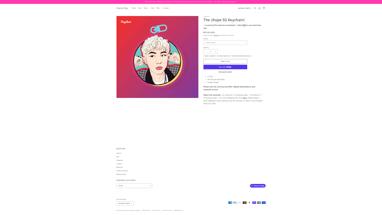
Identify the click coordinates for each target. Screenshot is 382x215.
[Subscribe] (150, 185)
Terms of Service (122, 171)
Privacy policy (156, 210)
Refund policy (121, 174)
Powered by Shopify (134, 210)
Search (118, 153)
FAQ (117, 157)
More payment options (225, 71)
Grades (205, 39)
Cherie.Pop (125, 210)
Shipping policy (178, 210)
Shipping (216, 35)
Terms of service (167, 210)
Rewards (119, 167)
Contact (119, 164)
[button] (146, 8)
